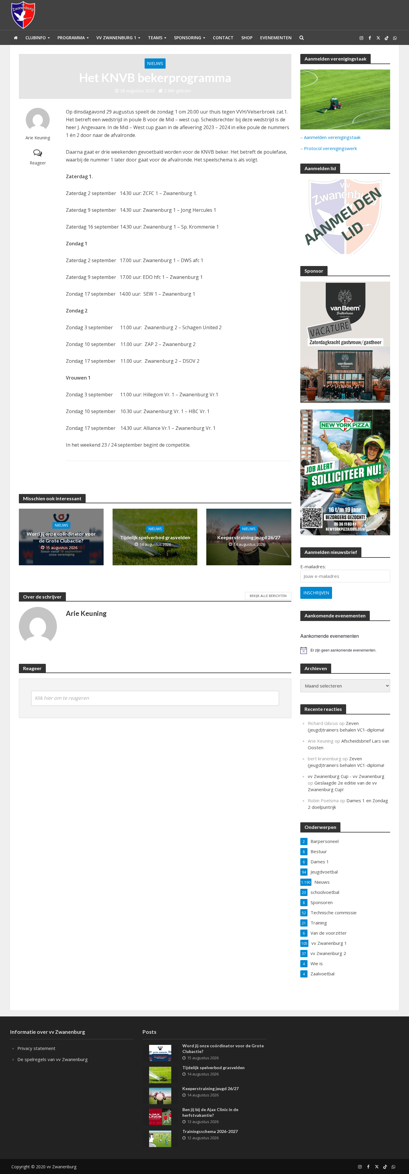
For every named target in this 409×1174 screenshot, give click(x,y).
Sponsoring (187, 37)
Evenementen (276, 37)
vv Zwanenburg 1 (116, 37)
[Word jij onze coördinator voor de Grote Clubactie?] (160, 1052)
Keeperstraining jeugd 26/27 (248, 537)
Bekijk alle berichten (268, 595)
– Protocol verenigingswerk (328, 148)
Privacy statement (36, 1048)
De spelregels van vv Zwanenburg (52, 1059)
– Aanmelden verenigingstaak (330, 137)
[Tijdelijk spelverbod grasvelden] (160, 1074)
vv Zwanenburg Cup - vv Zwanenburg (346, 776)
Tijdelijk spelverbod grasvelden (155, 537)
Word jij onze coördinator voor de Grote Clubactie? (61, 537)
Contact (223, 37)
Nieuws (155, 63)
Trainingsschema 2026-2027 (210, 1131)
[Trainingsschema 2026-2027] (160, 1138)
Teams (155, 37)
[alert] (345, 650)
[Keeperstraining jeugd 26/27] (160, 1095)
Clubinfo (35, 37)
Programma (71, 37)
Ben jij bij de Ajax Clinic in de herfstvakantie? (210, 1112)
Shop (246, 37)
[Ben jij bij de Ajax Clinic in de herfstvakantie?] (160, 1116)
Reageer (38, 163)
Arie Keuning (37, 137)
